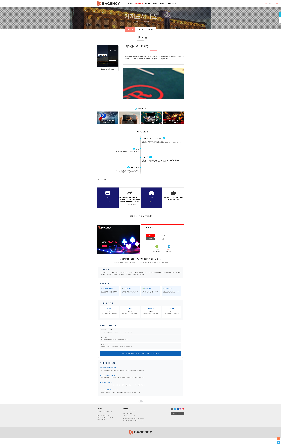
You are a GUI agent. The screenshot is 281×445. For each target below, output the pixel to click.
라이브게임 (150, 29)
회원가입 (270, 3)
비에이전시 (130, 3)
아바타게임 (130, 29)
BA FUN (147, 3)
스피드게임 (140, 29)
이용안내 (162, 3)
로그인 (266, 3)
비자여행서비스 (172, 3)
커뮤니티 (155, 3)
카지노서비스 (139, 3)
